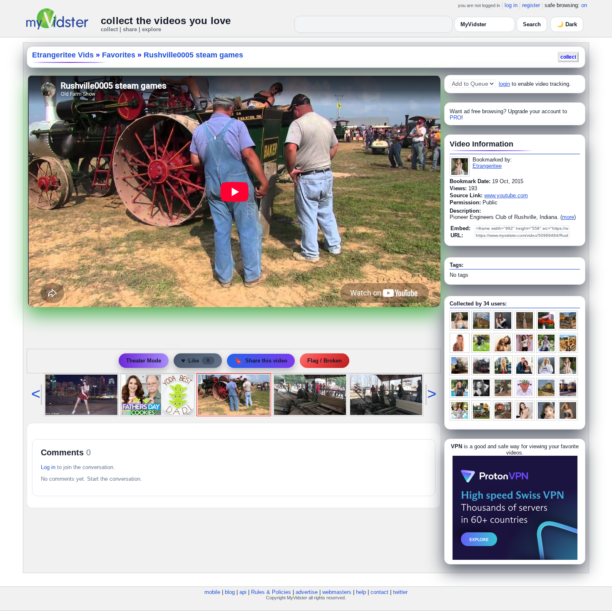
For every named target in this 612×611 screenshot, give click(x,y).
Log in (48, 467)
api (242, 592)
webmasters (336, 592)
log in (511, 5)
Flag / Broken (324, 361)
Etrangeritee (487, 166)
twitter (400, 592)
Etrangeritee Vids (63, 55)
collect (568, 57)
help (361, 592)
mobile (212, 592)
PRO (455, 117)
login (504, 84)
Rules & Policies (271, 592)
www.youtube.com (506, 195)
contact (379, 592)
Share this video (260, 360)
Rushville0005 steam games (193, 55)
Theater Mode (143, 361)
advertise (307, 592)
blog (230, 592)
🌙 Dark (567, 24)
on (584, 5)
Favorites (118, 55)
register (531, 5)
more (568, 217)
